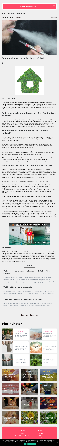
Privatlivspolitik (31, 443)
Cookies (40, 437)
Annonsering (40, 433)
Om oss (40, 435)
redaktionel (53, 17)
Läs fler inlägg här (29, 315)
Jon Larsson (18, 17)
